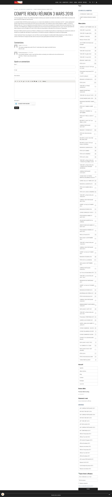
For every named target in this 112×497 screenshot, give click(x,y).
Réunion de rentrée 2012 (85, 446)
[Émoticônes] (40, 81)
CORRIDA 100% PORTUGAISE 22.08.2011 (88, 300)
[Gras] (15, 81)
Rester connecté (84, 483)
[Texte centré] (28, 81)
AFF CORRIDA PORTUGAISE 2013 (87, 427)
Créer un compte (81, 485)
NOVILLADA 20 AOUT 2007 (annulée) (88, 349)
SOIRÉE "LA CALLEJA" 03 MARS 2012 (88, 286)
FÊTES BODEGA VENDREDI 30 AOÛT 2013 (88, 230)
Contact (71, 2)
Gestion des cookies (56, 495)
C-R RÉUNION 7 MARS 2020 (86, 14)
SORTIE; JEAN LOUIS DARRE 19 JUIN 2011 (88, 324)
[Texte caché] (32, 81)
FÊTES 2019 (88, 63)
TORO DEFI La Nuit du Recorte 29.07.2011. (88, 313)
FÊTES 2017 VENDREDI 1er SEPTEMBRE (88, 111)
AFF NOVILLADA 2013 (85, 424)
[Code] (38, 81)
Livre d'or (80, 2)
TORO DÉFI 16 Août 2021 (88, 57)
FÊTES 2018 (88, 82)
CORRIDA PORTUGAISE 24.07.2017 (88, 126)
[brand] (18, 2)
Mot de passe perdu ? (89, 485)
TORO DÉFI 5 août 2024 (88, 30)
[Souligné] (19, 81)
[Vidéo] (36, 81)
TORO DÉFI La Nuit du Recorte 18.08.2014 (88, 195)
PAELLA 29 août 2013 (88, 234)
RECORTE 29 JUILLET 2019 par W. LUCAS (88, 67)
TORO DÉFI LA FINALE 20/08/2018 (88, 86)
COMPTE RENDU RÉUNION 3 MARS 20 (88, 18)
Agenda (75, 2)
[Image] (34, 81)
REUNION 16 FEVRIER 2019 (88, 79)
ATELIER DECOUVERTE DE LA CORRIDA (88, 221)
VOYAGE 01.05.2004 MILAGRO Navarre (88, 338)
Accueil (56, 2)
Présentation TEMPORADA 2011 (88, 317)
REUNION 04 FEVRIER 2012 (88, 290)
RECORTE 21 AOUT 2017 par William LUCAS (88, 121)
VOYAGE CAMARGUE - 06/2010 (88, 328)
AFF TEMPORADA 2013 (85, 430)
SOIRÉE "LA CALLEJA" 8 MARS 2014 (88, 205)
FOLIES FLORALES (88, 76)
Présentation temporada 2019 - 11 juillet (88, 72)
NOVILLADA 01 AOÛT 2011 (88, 309)
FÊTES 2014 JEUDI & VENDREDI (88, 191)
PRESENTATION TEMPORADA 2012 (88, 281)
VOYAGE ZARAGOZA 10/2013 (88, 212)
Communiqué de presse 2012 (86, 465)
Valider (88, 489)
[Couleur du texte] (23, 81)
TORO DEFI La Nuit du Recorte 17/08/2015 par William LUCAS (88, 161)
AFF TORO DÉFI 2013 (84, 421)
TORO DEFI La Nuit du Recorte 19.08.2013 (88, 243)
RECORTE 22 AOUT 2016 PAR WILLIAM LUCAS (88, 138)
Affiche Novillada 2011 (85, 456)
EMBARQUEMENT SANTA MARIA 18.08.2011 (88, 305)
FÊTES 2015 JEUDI (88, 157)
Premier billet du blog (83, 391)
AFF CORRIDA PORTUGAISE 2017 (87, 408)
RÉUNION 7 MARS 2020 (88, 60)
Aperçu (44, 81)
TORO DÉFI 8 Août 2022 (88, 50)
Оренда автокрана (23, 52)
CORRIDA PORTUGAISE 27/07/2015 (88, 172)
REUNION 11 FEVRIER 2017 (88, 130)
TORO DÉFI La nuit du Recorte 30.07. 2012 (88, 276)
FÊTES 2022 (88, 47)
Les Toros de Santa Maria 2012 (88, 272)
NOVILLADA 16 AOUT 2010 (88, 342)
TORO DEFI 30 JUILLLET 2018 (88, 95)
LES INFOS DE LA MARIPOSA (25, 9)
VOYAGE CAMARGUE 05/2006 (88, 334)
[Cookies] (2, 494)
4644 (20, 45)
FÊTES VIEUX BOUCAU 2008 (88, 356)
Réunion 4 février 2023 (88, 39)
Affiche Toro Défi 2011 (85, 452)
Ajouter (16, 107)
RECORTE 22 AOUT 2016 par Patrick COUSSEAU (88, 143)
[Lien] (30, 81)
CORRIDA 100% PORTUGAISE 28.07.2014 (88, 200)
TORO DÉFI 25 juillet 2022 (88, 54)
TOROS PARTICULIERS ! (88, 359)
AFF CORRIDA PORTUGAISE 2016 (87, 414)
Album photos (65, 2)
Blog (60, 2)
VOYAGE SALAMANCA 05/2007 (88, 331)
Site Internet (17, 75)
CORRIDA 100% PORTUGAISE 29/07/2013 (88, 248)
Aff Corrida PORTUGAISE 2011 (87, 459)
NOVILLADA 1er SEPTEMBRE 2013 (88, 238)
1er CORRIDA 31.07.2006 (88, 345)
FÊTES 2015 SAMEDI (88, 150)
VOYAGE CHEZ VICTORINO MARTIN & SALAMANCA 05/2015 (88, 176)
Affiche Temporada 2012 (85, 433)
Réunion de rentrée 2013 (85, 468)
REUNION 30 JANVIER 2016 (88, 147)
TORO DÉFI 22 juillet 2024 (88, 33)
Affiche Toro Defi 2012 (85, 437)
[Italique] (17, 81)
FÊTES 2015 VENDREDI (88, 153)
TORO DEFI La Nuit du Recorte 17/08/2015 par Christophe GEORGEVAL (88, 166)
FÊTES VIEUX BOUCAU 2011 (88, 296)
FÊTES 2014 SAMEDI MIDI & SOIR (88, 187)
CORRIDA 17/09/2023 (88, 36)
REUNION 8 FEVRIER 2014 (88, 209)
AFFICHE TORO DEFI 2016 (86, 411)
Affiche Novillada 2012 (85, 443)
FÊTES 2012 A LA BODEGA (88, 260)
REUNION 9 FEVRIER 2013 (88, 256)
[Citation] (26, 81)
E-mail (15, 70)
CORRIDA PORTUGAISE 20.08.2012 (88, 268)
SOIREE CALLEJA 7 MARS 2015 (88, 180)
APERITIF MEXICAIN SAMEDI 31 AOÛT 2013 (88, 225)
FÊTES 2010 (88, 353)
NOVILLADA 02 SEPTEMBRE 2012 (88, 264)
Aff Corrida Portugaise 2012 (86, 440)
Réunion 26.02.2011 (84, 462)
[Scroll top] (109, 494)
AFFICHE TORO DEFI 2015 (86, 417)
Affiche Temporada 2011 (85, 449)
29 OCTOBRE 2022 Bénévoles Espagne (88, 43)
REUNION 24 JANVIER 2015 (88, 184)
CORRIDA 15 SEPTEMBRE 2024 (88, 27)
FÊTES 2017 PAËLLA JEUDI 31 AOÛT (88, 116)
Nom (15, 64)
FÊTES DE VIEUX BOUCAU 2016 (88, 134)
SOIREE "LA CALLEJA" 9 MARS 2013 (88, 252)
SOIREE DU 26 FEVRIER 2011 (88, 320)
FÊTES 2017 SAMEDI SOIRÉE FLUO (88, 107)
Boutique (85, 2)
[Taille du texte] (21, 81)
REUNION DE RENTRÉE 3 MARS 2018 (88, 102)
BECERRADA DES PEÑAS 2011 (88, 293)
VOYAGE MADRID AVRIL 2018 (88, 98)
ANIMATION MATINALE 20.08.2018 (88, 91)
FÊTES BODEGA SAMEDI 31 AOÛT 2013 (88, 216)
